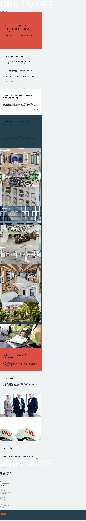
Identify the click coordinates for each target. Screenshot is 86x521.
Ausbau (1, 491)
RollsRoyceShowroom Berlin (5, 227)
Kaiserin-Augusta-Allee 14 (5, 208)
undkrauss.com (5, 484)
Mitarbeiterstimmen (3, 497)
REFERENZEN (35, 143)
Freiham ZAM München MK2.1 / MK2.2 (7, 189)
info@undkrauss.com (5, 483)
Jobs (1, 498)
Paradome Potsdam (3, 285)
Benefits (1, 496)
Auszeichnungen (2, 499)
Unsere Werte (2, 503)
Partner (1, 504)
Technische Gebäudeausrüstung (5, 492)
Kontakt (1, 506)
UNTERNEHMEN (34, 389)
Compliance (2, 507)
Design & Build (2, 490)
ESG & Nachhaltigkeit (3, 493)
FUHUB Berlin (2, 266)
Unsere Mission (2, 502)
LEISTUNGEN (35, 109)
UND (37, 458)
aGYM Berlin (2, 169)
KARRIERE (36, 370)
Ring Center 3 (2, 247)
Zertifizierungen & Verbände (4, 505)
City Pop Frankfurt (3, 150)
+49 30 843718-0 (5, 481)
